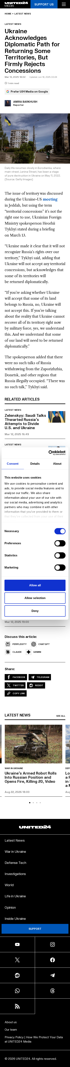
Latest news (22, 14)
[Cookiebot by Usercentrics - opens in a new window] (49, 452)
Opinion (10, 907)
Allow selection (35, 598)
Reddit (39, 685)
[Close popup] (65, 1031)
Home (8, 14)
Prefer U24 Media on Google (29, 91)
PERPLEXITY (19, 644)
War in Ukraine (14, 768)
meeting (50, 199)
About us (11, 1022)
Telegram (43, 677)
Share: (10, 669)
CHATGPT (44, 644)
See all (60, 716)
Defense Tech (15, 862)
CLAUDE (17, 652)
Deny (35, 610)
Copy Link (19, 693)
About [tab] (57, 463)
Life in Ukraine (15, 895)
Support (35, 929)
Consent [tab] (12, 463)
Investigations (15, 873)
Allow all (35, 585)
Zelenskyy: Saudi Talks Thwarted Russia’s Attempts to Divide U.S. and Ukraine (25, 421)
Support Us (44, 4)
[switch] (60, 543)
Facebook (19, 677)
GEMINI (37, 652)
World (9, 884)
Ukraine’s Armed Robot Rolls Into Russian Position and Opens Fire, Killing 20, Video (31, 777)
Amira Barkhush (25, 101)
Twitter (18, 685)
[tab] (29, 802)
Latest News (15, 840)
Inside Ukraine (15, 918)
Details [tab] (35, 463)
